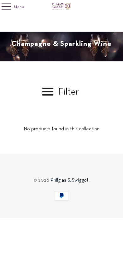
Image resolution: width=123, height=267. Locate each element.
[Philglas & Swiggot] (61, 6)
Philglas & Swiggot (69, 180)
